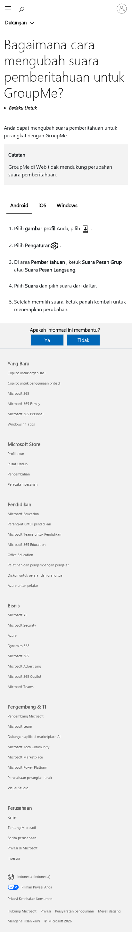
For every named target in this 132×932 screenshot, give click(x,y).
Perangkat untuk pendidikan (29, 524)
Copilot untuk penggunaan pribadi (34, 383)
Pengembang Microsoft (26, 716)
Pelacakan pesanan (22, 484)
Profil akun (16, 453)
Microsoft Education (23, 513)
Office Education (20, 554)
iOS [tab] (42, 205)
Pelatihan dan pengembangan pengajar (38, 565)
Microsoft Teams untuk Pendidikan (34, 534)
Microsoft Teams (21, 686)
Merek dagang (109, 911)
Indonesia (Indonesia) (33, 876)
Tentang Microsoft (22, 827)
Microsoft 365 (18, 393)
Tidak (83, 339)
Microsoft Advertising (24, 666)
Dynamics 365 (18, 645)
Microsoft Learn (20, 726)
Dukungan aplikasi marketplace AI (34, 736)
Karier (12, 817)
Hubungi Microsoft (22, 911)
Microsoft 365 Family (24, 403)
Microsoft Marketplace (25, 757)
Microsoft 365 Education (26, 544)
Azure (12, 635)
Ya (47, 339)
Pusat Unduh (18, 463)
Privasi (46, 911)
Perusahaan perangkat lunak (30, 777)
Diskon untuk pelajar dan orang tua (35, 575)
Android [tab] (19, 205)
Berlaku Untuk (23, 108)
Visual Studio (18, 787)
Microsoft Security (22, 625)
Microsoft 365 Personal (26, 413)
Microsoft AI (17, 614)
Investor (14, 858)
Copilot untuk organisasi (26, 372)
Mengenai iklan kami (24, 921)
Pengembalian (19, 474)
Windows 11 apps (21, 424)
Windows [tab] (67, 205)
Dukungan (16, 22)
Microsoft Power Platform (27, 767)
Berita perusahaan (22, 837)
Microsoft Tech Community (28, 746)
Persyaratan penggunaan (74, 911)
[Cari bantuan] (22, 8)
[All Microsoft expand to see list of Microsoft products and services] (8, 8)
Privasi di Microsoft (22, 848)
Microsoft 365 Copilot (24, 676)
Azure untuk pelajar (23, 585)
